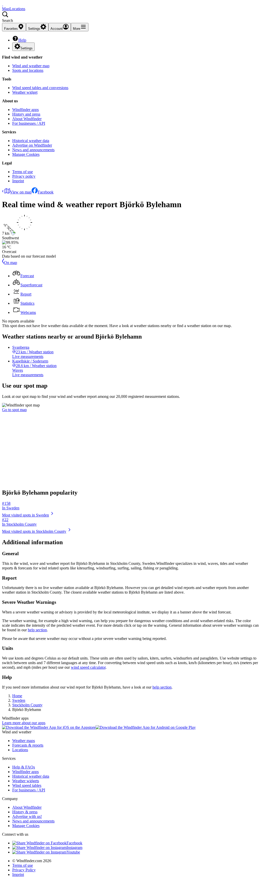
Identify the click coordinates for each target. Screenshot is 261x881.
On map (10, 262)
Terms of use (22, 172)
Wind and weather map (30, 66)
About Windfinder (27, 119)
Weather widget (24, 92)
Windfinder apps (25, 109)
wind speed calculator (88, 667)
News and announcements (33, 150)
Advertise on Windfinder (32, 145)
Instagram (74, 847)
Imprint (18, 181)
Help (22, 40)
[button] (130, 17)
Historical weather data (30, 140)
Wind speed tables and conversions (40, 88)
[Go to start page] (2, 4)
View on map (21, 192)
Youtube (73, 852)
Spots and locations (27, 70)
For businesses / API (28, 123)
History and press (26, 114)
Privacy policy (23, 176)
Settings (26, 48)
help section (37, 630)
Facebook (46, 192)
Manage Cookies (26, 154)
